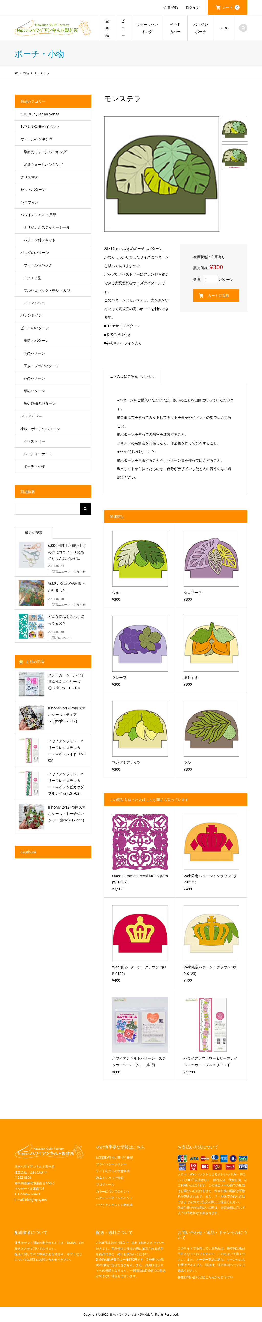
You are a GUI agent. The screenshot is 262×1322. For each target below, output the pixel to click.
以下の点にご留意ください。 (133, 376)
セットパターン (33, 189)
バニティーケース (38, 453)
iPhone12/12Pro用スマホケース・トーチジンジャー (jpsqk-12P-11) (67, 813)
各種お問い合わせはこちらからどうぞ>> (205, 1277)
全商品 (107, 28)
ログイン (192, 7)
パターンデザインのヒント (114, 1198)
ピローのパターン (34, 327)
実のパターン (34, 353)
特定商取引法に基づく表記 (114, 1157)
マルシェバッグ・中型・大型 (47, 290)
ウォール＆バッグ (38, 265)
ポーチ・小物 (34, 466)
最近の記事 (34, 532)
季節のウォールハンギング (45, 151)
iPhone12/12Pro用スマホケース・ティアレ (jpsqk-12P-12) (67, 714)
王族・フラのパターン (41, 365)
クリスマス (29, 176)
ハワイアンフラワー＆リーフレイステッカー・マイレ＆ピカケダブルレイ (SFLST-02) (66, 784)
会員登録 (170, 7)
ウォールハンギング (147, 28)
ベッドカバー (175, 28)
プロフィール (105, 1184)
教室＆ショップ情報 (110, 1178)
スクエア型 (32, 277)
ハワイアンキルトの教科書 (114, 1205)
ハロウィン (29, 202)
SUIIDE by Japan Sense (39, 114)
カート (230, 7)
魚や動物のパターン (40, 403)
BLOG (224, 28)
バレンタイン (31, 315)
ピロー (123, 28)
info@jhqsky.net (35, 1200)
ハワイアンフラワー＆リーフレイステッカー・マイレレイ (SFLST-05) (67, 751)
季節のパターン (36, 340)
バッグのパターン (34, 252)
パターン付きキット (40, 239)
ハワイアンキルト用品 (38, 214)
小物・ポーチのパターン (40, 428)
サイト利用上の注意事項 (113, 1171)
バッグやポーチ (200, 28)
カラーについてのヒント (113, 1191)
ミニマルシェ (34, 302)
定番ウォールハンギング (43, 164)
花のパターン (34, 378)
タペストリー (34, 441)
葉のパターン (34, 390)
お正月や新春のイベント (40, 126)
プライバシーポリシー (111, 1164)
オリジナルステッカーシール (47, 227)
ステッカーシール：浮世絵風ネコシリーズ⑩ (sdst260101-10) (66, 681)
